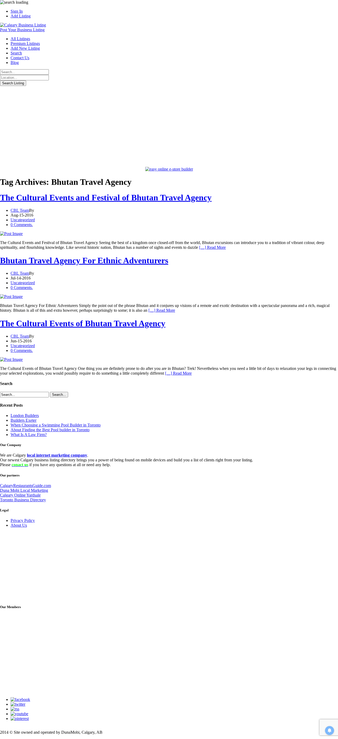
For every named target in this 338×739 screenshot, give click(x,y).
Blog (15, 62)
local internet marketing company (57, 455)
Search (16, 53)
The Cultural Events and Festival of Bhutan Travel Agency (106, 197)
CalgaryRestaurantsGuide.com (25, 485)
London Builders (25, 415)
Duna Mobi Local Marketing (24, 490)
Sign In (17, 11)
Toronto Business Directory (23, 500)
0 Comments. (22, 224)
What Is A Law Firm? (29, 434)
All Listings (20, 38)
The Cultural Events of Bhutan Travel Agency (82, 323)
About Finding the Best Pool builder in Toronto (50, 430)
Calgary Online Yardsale (20, 495)
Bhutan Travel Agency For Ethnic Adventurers (84, 260)
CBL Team (20, 210)
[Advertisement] (169, 126)
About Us (19, 525)
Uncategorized (23, 220)
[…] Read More (212, 247)
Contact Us (20, 58)
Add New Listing (25, 48)
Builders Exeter (23, 420)
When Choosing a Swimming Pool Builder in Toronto (56, 425)
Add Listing (21, 16)
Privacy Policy (23, 520)
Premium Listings (25, 43)
